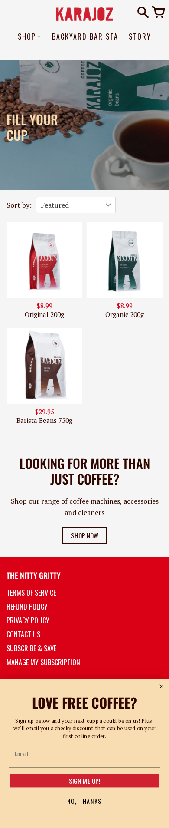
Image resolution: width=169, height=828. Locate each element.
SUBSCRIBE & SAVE (31, 648)
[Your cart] (158, 13)
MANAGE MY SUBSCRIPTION (43, 662)
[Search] (143, 13)
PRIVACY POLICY (27, 620)
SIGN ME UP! (85, 780)
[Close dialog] (161, 687)
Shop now (84, 535)
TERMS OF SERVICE (31, 592)
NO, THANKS (84, 801)
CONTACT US (23, 634)
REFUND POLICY (27, 606)
